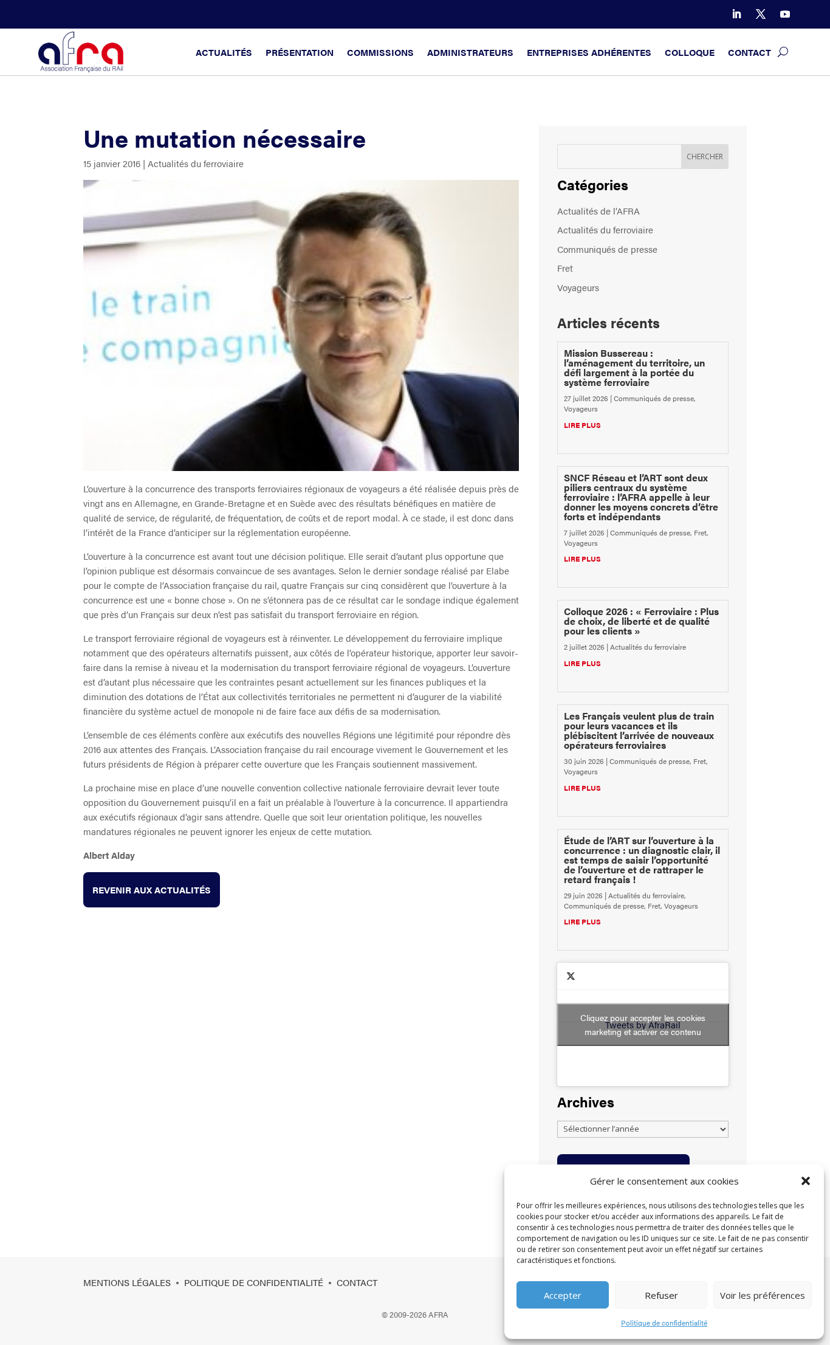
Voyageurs (578, 287)
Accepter (562, 1295)
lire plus (582, 424)
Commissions (380, 52)
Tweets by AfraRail (642, 1024)
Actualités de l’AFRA (598, 210)
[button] (806, 1181)
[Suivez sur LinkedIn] (736, 14)
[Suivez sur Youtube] (785, 14)
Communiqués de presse (607, 249)
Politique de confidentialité (664, 1322)
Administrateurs (470, 52)
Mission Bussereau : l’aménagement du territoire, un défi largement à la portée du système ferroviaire (634, 367)
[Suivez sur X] (760, 14)
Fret (565, 267)
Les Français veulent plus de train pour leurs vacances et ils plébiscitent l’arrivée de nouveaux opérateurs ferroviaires (639, 730)
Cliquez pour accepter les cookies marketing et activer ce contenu (642, 1024)
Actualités (224, 52)
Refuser (661, 1295)
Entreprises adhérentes (589, 52)
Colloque (690, 52)
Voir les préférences (762, 1295)
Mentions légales (127, 1282)
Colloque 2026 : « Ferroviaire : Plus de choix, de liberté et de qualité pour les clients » (641, 621)
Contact (749, 52)
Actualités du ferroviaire (196, 163)
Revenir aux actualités (151, 889)
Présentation (300, 52)
